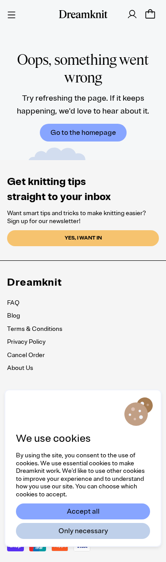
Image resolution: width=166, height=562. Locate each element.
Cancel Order (26, 355)
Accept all (83, 511)
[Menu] (11, 13)
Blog (13, 315)
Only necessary (83, 531)
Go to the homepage (83, 132)
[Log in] (132, 14)
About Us (20, 368)
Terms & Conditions (34, 329)
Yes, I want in (83, 238)
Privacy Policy (26, 342)
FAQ (13, 303)
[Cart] (150, 14)
